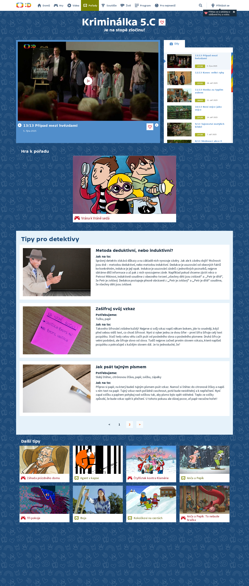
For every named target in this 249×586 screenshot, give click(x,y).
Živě (128, 5)
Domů (46, 5)
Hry (61, 5)
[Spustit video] (88, 81)
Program (145, 5)
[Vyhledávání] (200, 5)
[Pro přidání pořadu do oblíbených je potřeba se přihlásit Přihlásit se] (162, 22)
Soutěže (112, 5)
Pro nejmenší (167, 5)
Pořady (93, 5)
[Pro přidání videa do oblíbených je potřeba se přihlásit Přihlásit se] (150, 126)
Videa (76, 5)
